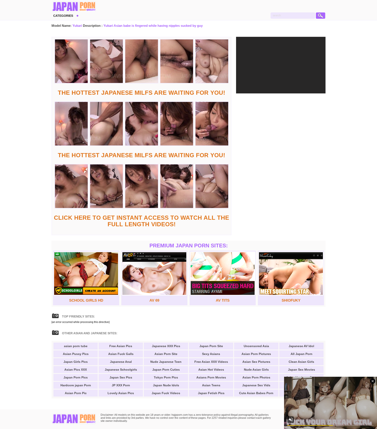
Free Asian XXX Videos (211, 361)
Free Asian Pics (120, 346)
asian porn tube (75, 346)
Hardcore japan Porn (75, 385)
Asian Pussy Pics (76, 354)
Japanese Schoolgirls (121, 369)
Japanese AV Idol (301, 346)
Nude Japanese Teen (166, 361)
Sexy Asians (211, 354)
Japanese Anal (121, 361)
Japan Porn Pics (75, 377)
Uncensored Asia (256, 346)
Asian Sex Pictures (256, 361)
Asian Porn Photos (256, 377)
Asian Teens (211, 385)
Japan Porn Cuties (166, 369)
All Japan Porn (301, 354)
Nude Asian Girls (256, 369)
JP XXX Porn (121, 385)
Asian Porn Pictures (256, 354)
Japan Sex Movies (301, 369)
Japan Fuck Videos (166, 393)
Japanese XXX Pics (166, 346)
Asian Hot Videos (211, 369)
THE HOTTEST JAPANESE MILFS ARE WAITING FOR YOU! (141, 93)
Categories (63, 15)
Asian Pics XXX (75, 369)
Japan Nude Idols (166, 385)
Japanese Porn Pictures (73, 6)
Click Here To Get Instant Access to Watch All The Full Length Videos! (141, 221)
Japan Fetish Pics (211, 393)
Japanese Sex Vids (256, 385)
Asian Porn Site (165, 354)
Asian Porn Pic (76, 393)
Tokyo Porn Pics (166, 377)
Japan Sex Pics (121, 377)
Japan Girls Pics (75, 361)
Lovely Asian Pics (121, 393)
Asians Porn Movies (211, 377)
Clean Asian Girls (301, 361)
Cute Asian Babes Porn (256, 393)
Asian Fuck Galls (121, 354)
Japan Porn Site (211, 346)
